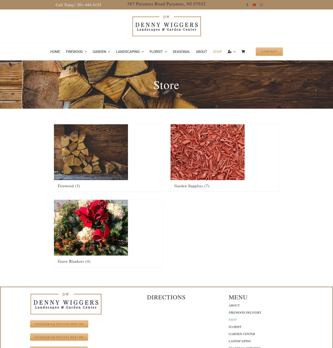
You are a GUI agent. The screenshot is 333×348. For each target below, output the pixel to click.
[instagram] (261, 4)
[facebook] (247, 4)
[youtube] (254, 4)
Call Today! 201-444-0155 (78, 4)
